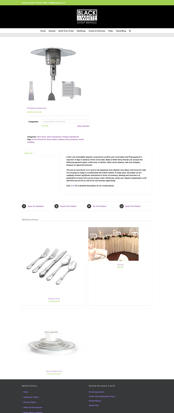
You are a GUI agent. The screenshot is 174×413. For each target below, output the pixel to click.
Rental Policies (95, 401)
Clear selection (83, 126)
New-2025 (41, 137)
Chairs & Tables (29, 402)
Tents (25, 392)
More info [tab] (29, 153)
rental (80, 139)
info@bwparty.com (56, 2)
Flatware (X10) (54, 298)
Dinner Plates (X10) (54, 371)
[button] (130, 30)
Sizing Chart (94, 405)
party (67, 139)
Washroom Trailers (31, 397)
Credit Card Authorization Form (102, 396)
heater (54, 139)
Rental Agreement (96, 392)
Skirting (120, 264)
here (73, 185)
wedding (30, 142)
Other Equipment (54, 137)
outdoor (61, 139)
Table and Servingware (32, 407)
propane (74, 139)
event (34, 139)
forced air (42, 139)
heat (48, 139)
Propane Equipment (70, 137)
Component (33, 121)
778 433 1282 (40, 2)
